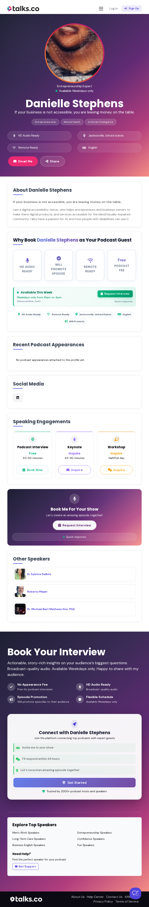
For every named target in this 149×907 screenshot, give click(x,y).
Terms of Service (127, 901)
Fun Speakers (85, 845)
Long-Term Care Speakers (29, 839)
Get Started (77, 783)
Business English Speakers (28, 845)
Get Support (27, 866)
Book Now (35, 470)
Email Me (25, 161)
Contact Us (114, 897)
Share (54, 161)
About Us (78, 897)
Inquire (77, 470)
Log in (113, 8)
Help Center (95, 897)
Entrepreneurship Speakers (94, 832)
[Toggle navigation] (101, 9)
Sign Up (134, 8)
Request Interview (117, 293)
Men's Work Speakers (25, 832)
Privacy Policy (103, 901)
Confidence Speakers (91, 839)
